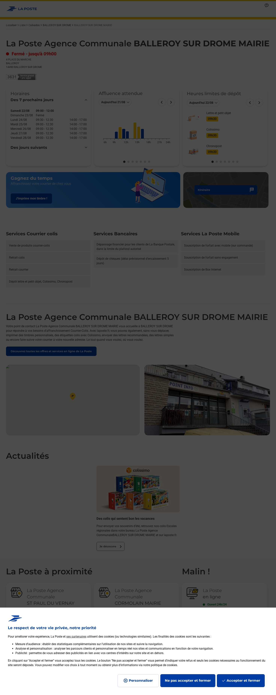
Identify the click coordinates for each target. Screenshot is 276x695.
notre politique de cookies (160, 665)
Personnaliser (141, 680)
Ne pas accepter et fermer (188, 680)
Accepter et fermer (243, 680)
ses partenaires (76, 636)
